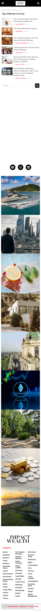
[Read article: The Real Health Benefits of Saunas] (7, 31)
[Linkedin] (28, 167)
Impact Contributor (22, 43)
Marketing (18, 585)
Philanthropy (19, 590)
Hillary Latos (20, 64)
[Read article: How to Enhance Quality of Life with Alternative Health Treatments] (7, 41)
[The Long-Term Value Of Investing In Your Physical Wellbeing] (20, 273)
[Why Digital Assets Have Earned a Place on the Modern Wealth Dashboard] (20, 390)
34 (33, 43)
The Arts (31, 571)
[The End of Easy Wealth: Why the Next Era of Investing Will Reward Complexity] (20, 234)
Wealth (30, 591)
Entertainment (8, 574)
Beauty (5, 552)
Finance (5, 598)
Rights (30, 562)
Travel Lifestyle (31, 577)
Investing (18, 573)
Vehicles (31, 589)
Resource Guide (31, 556)
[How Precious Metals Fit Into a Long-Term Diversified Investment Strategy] (20, 467)
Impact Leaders (18, 566)
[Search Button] (38, 3)
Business (6, 558)
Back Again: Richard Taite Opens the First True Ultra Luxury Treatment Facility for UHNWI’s (26, 59)
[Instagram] (20, 167)
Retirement (32, 559)
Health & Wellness (18, 557)
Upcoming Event (31, 585)
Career (5, 560)
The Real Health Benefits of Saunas (25, 28)
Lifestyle (18, 579)
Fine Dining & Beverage (19, 553)
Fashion (5, 592)
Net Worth (18, 587)
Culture (5, 571)
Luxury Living (20, 582)
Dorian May (19, 31)
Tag (8, 10)
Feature (5, 595)
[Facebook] (12, 167)
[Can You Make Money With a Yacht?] (20, 195)
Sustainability (33, 565)
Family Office (7, 590)
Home (3, 10)
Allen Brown (20, 24)
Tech (29, 568)
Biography (6, 555)
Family (5, 587)
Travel (30, 574)
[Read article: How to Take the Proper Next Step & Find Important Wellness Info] (7, 22)
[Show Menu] (3, 3)
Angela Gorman (21, 78)
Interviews (19, 570)
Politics (18, 593)
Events (5, 584)
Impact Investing (18, 562)
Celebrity (6, 563)
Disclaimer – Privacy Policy (28, 606)
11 (27, 52)
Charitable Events (6, 567)
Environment (7, 576)
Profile (17, 596)
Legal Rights (19, 576)
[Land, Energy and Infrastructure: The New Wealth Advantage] (20, 506)
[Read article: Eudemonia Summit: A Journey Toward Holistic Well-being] (7, 50)
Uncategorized (33, 581)
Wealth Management (32, 595)
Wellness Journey (16, 10)
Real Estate (32, 552)
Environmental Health (8, 580)
